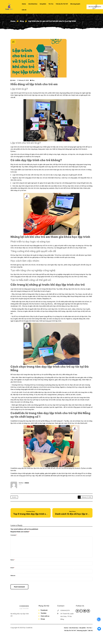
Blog (22, 21)
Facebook (44, 610)
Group (43, 619)
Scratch (14, 497)
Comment (14, 535)
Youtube (43, 613)
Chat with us (45, 616)
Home (13, 21)
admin (13, 80)
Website (13, 575)
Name (13, 560)
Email (12, 567)
